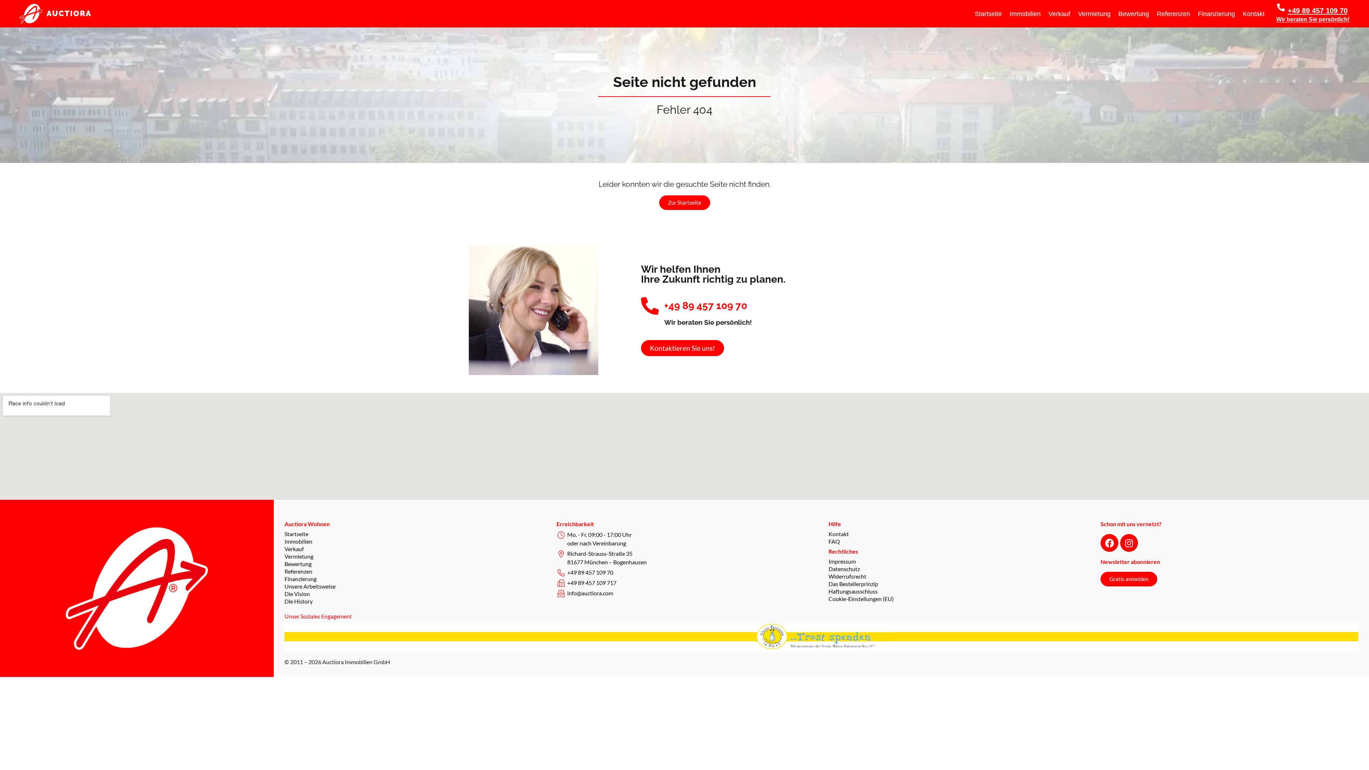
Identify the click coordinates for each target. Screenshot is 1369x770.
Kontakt (1254, 13)
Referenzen (1173, 13)
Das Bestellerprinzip (853, 583)
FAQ (834, 541)
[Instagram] (1129, 543)
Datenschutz (844, 568)
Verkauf (1059, 13)
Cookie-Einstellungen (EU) (861, 598)
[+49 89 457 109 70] (1281, 7)
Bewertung (1133, 13)
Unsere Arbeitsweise (309, 586)
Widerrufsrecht (847, 576)
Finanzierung (1216, 13)
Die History (298, 601)
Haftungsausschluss (853, 591)
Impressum (842, 561)
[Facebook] (1109, 543)
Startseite (988, 13)
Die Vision (297, 593)
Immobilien (1025, 13)
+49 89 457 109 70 (1318, 11)
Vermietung (1094, 13)
